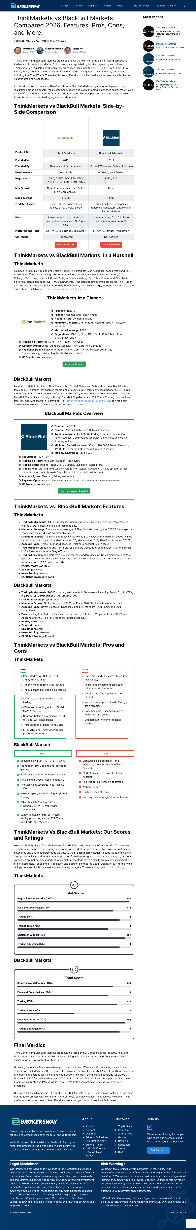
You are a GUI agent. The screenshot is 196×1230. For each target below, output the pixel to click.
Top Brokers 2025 (164, 5)
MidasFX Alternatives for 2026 (170, 47)
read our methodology (112, 867)
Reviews (78, 5)
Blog (120, 1152)
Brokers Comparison (166, 28)
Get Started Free (65, 244)
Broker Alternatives (166, 44)
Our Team (91, 1133)
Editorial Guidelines (97, 1137)
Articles (107, 5)
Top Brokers (125, 1126)
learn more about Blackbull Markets (85, 400)
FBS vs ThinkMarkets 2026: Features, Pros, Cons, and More (169, 33)
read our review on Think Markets (65, 289)
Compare (93, 5)
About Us (91, 1126)
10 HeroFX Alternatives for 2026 (168, 60)
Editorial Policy (94, 1144)
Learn (121, 1148)
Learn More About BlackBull (74, 491)
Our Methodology (96, 1141)
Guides (64, 5)
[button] (184, 5)
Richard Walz (80, 52)
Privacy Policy (178, 1212)
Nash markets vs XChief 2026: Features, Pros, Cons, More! (169, 87)
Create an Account (74, 364)
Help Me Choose (140, 5)
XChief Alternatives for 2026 (169, 73)
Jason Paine (29, 52)
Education (124, 1144)
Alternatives (125, 1133)
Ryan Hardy (51, 52)
